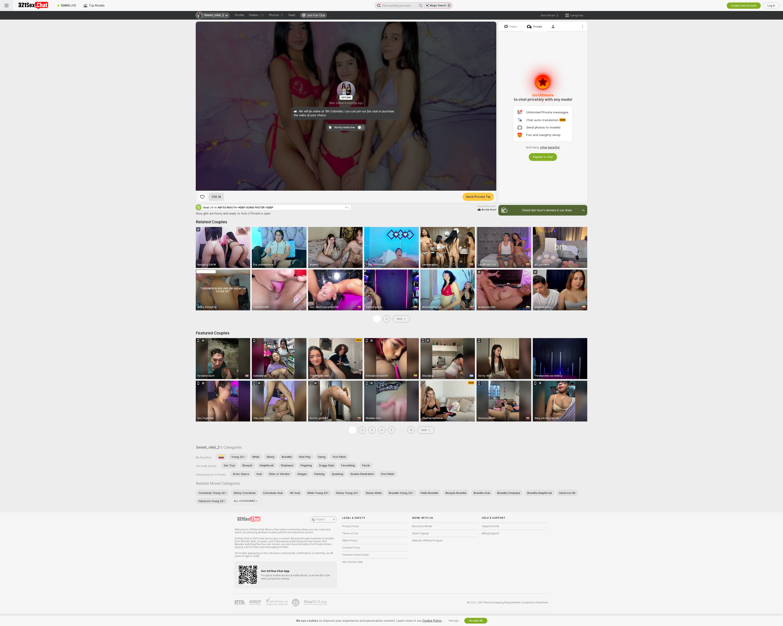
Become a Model (422, 526)
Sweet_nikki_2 (208, 447)
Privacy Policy (350, 526)
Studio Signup (420, 533)
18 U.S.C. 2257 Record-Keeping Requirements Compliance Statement (507, 602)
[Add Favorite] (202, 197)
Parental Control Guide (355, 554)
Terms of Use (350, 533)
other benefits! (550, 147)
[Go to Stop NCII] (316, 602)
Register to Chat (543, 156)
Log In (771, 5)
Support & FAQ (490, 526)
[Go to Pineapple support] (296, 602)
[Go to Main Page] (33, 5)
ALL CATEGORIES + (246, 500)
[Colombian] (221, 456)
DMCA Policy (350, 540)
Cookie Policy (431, 620)
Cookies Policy (351, 547)
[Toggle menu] (6, 5)
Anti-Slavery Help (352, 562)
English (320, 519)
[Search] (421, 5)
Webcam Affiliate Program (427, 540)
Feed (291, 15)
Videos (256, 15)
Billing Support (490, 533)
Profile (239, 15)
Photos (276, 15)
